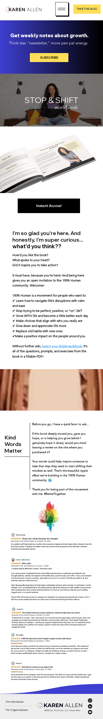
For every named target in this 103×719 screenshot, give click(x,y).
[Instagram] (90, 700)
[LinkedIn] (90, 706)
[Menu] (61, 9)
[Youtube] (90, 712)
